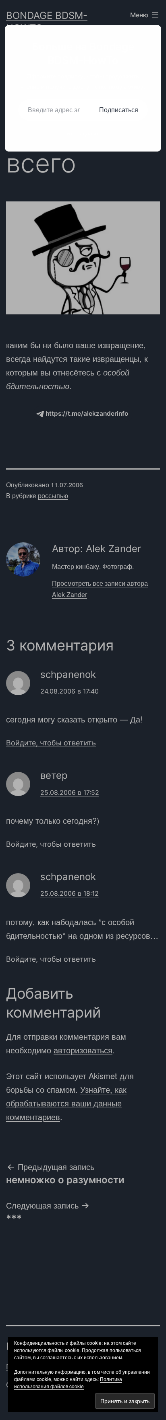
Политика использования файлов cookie (68, 1382)
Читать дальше (83, 133)
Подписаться (118, 109)
